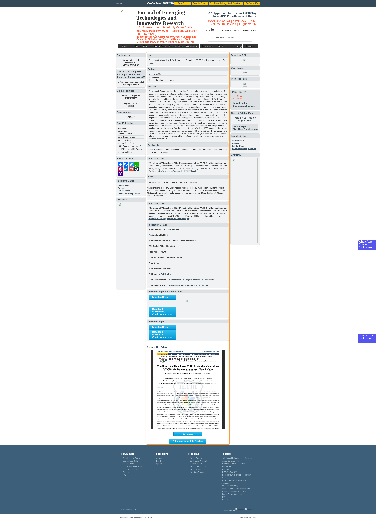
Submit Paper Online (131, 461)
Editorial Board (196, 464)
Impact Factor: (238, 92)
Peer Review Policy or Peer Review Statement (236, 476)
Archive (121, 188)
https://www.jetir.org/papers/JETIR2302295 (188, 285)
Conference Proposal (198, 461)
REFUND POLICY (229, 472)
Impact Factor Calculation (232, 494)
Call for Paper (124, 191)
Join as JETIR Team (198, 467)
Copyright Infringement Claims (234, 491)
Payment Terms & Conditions (233, 464)
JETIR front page (125, 140)
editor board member (126, 137)
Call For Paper (160, 46)
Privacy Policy (227, 467)
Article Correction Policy (231, 461)
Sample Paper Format (131, 458)
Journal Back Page (126, 143)
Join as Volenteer (197, 469)
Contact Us (250, 46)
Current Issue (207, 46)
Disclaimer (226, 469)
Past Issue (160, 461)
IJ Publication (165, 274)
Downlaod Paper (160, 297)
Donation (126, 472)
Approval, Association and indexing (236, 489)
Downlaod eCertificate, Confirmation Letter (126, 131)
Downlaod (188, 434)
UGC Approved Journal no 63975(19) (231, 13)
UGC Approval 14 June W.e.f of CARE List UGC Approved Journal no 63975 (131, 149)
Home (124, 46)
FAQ (124, 475)
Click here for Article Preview (188, 441)
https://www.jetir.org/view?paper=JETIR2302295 (192, 280)
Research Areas (176, 46)
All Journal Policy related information (237, 458)
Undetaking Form (130, 469)
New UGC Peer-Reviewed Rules (234, 16)
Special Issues (162, 464)
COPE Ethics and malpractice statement (233, 481)
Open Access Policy (230, 486)
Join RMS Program (197, 472)
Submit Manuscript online (129, 193)
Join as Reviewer (197, 458)
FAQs (239, 47)
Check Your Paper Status (133, 467)
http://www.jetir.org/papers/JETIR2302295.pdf (177, 171)
